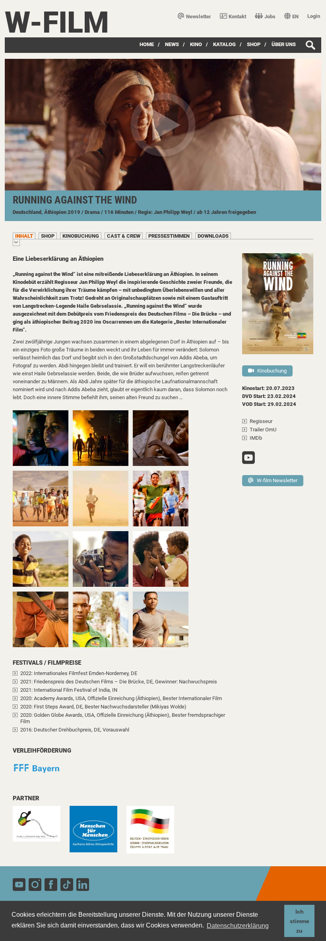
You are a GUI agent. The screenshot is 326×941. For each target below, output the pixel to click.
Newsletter (198, 16)
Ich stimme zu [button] (299, 921)
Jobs (270, 16)
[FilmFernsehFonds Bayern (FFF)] (40, 772)
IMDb (256, 438)
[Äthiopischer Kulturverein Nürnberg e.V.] (40, 828)
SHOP (253, 44)
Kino (196, 44)
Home (147, 44)
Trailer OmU (263, 430)
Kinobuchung (272, 371)
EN (295, 16)
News (172, 44)
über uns (284, 44)
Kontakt (237, 16)
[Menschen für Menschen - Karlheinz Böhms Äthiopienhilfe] (97, 833)
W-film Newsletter (277, 480)
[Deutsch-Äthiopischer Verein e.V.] (154, 833)
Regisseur (261, 421)
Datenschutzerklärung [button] (238, 925)
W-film (57, 22)
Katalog (224, 44)
